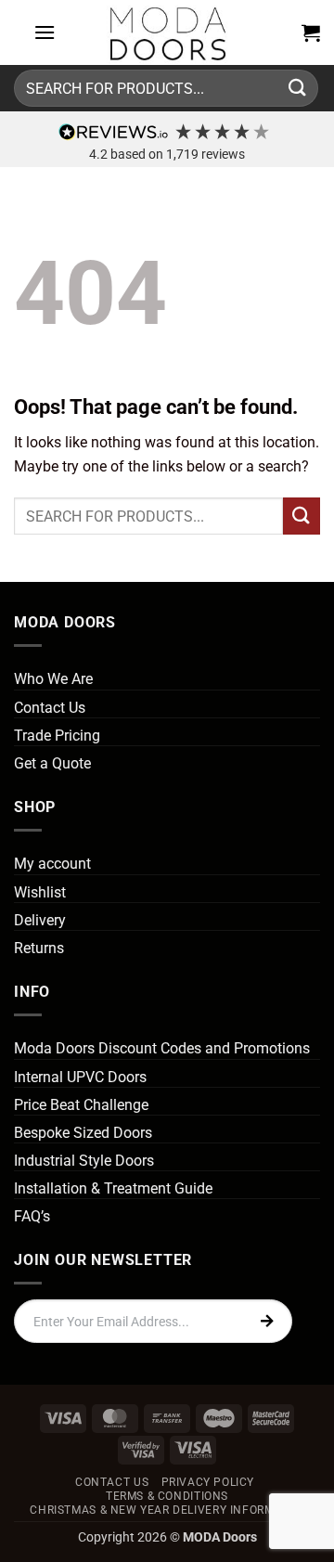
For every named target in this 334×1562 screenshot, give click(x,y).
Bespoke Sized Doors (83, 1133)
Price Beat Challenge (81, 1105)
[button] (44, 32)
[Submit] (297, 88)
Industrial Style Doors (84, 1160)
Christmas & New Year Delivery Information (169, 1510)
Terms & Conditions (167, 1496)
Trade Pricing (57, 735)
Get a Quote (52, 763)
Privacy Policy (208, 1482)
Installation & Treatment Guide (113, 1188)
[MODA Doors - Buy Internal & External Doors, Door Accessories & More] (167, 32)
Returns (39, 948)
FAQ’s (32, 1216)
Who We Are (53, 679)
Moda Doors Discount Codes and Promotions (162, 1048)
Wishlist (40, 892)
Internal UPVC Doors (80, 1077)
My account (52, 863)
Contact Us (49, 707)
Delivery (40, 920)
